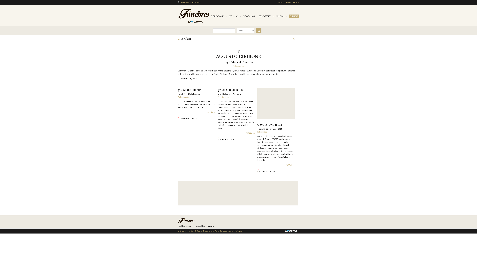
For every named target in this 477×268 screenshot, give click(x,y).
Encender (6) (183, 79)
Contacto (210, 226)
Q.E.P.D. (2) (194, 119)
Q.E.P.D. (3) (193, 79)
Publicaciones (218, 16)
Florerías (280, 16)
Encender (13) (184, 119)
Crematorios (249, 16)
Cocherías (234, 16)
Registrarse (185, 2)
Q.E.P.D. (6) (273, 171)
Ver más (210, 112)
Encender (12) (263, 171)
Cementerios (265, 16)
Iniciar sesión (196, 2)
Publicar (294, 16)
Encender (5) (223, 139)
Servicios (194, 226)
